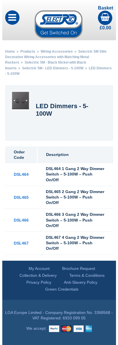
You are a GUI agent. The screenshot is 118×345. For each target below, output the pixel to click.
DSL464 (21, 174)
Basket (105, 17)
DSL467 (21, 243)
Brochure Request (78, 268)
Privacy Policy (38, 282)
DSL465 (21, 197)
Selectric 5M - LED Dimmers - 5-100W (52, 68)
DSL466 (21, 220)
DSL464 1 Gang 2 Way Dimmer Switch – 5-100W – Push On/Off (75, 174)
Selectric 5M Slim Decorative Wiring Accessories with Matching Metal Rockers (56, 56)
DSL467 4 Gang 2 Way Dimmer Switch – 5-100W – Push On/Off (75, 243)
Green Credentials (61, 289)
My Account (39, 268)
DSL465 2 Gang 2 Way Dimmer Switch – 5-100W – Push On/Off (75, 197)
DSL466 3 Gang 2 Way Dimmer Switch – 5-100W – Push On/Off (75, 220)
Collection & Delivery (38, 275)
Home (10, 51)
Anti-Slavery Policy (80, 282)
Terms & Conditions (87, 275)
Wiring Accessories (57, 51)
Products (27, 51)
